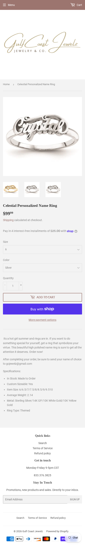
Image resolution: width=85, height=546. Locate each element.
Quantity (8, 278)
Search (42, 443)
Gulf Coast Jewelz (32, 531)
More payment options (42, 319)
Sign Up (74, 499)
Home (6, 84)
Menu (11, 5)
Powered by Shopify (57, 531)
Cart (79, 5)
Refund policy (42, 453)
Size (5, 241)
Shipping (8, 220)
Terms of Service (43, 448)
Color (6, 260)
